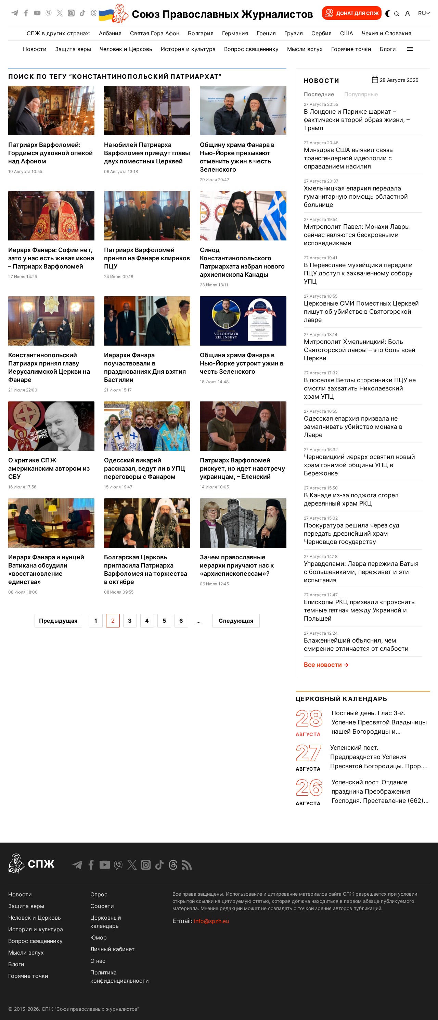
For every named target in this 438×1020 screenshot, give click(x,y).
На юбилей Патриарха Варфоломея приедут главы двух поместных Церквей (147, 153)
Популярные (361, 94)
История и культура (188, 49)
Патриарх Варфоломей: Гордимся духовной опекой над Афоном (50, 153)
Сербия (321, 33)
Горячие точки (351, 49)
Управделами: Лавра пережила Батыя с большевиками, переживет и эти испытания (361, 572)
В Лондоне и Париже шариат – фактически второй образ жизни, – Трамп (357, 120)
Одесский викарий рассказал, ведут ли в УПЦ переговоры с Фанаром (144, 468)
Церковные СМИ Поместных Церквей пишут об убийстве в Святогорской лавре (361, 311)
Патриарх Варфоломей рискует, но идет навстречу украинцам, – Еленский (242, 468)
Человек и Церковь (126, 49)
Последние (319, 94)
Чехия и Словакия (386, 33)
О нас (97, 960)
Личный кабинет (112, 949)
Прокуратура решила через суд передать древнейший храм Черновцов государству (351, 533)
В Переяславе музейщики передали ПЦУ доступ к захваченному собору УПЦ (358, 273)
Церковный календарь (342, 698)
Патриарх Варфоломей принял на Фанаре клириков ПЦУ (147, 258)
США (346, 33)
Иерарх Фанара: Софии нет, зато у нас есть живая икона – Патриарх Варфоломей (51, 258)
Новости (35, 49)
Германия (235, 33)
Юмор (98, 937)
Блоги (388, 49)
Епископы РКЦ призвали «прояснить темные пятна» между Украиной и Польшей (359, 610)
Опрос (98, 894)
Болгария (201, 33)
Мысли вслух (305, 49)
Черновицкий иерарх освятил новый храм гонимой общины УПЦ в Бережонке (359, 465)
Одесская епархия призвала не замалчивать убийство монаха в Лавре (353, 426)
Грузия (293, 33)
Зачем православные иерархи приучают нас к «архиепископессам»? (237, 565)
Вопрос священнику (251, 49)
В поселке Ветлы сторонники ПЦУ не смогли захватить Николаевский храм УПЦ (360, 388)
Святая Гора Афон (154, 33)
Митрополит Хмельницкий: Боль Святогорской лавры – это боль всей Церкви (359, 350)
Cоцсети (102, 906)
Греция (266, 33)
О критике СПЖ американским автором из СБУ (49, 468)
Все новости (323, 664)
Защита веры (73, 49)
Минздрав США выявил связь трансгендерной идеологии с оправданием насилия (348, 158)
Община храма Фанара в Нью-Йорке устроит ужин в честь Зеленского (241, 363)
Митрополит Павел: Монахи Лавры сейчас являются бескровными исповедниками (357, 235)
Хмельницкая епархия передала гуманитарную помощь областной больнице (356, 196)
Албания (110, 33)
